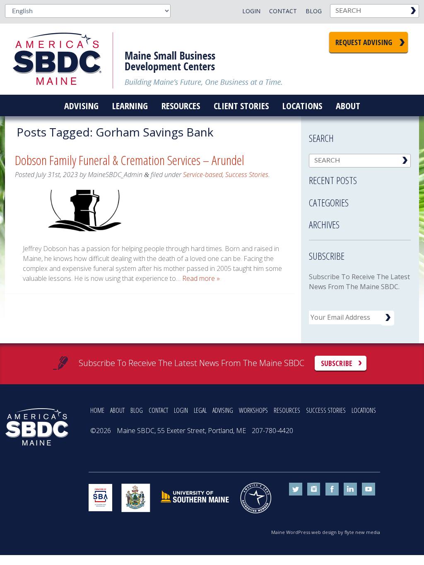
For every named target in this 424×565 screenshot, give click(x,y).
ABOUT (117, 410)
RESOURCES (287, 410)
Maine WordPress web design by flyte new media (325, 532)
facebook (332, 489)
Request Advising (363, 42)
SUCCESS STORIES (326, 410)
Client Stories (241, 105)
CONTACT (158, 410)
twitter (295, 489)
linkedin (350, 489)
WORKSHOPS (253, 410)
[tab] (360, 178)
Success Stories (246, 174)
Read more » (201, 278)
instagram (313, 489)
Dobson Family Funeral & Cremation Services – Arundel (129, 160)
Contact (283, 11)
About (348, 105)
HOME (97, 410)
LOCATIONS (364, 410)
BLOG (136, 410)
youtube (368, 489)
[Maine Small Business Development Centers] (63, 59)
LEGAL (200, 410)
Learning (130, 105)
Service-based (202, 174)
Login (251, 11)
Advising (81, 105)
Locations (302, 105)
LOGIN (181, 410)
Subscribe (336, 363)
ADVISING (222, 410)
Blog (314, 11)
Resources (180, 105)
